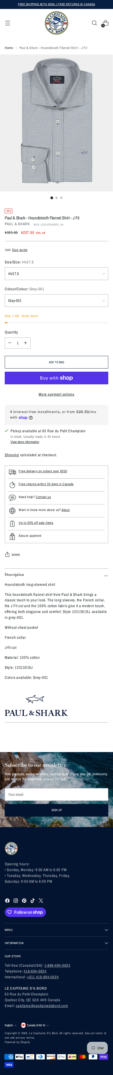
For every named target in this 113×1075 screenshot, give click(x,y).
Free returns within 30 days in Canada (46, 484)
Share (16, 555)
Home (9, 48)
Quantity (11, 332)
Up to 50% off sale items (36, 523)
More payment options (56, 394)
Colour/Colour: (24, 289)
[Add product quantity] (25, 343)
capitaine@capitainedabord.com (42, 1005)
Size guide (19, 250)
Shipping (12, 455)
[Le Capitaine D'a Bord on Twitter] (41, 901)
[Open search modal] (94, 23)
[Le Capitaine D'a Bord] (56, 23)
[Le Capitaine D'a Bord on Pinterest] (25, 901)
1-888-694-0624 (57, 965)
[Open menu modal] (7, 23)
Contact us (43, 497)
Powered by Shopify (17, 1042)
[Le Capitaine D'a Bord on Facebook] (8, 901)
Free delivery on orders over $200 (43, 471)
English (9, 1025)
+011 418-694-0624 (43, 977)
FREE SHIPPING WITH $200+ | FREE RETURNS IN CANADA (56, 4)
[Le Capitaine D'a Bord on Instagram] (16, 901)
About (65, 510)
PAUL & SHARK (17, 224)
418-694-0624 (35, 971)
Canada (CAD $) (36, 1025)
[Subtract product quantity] (9, 343)
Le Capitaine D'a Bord (43, 1033)
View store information (25, 442)
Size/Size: (19, 262)
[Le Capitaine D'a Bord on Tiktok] (33, 901)
